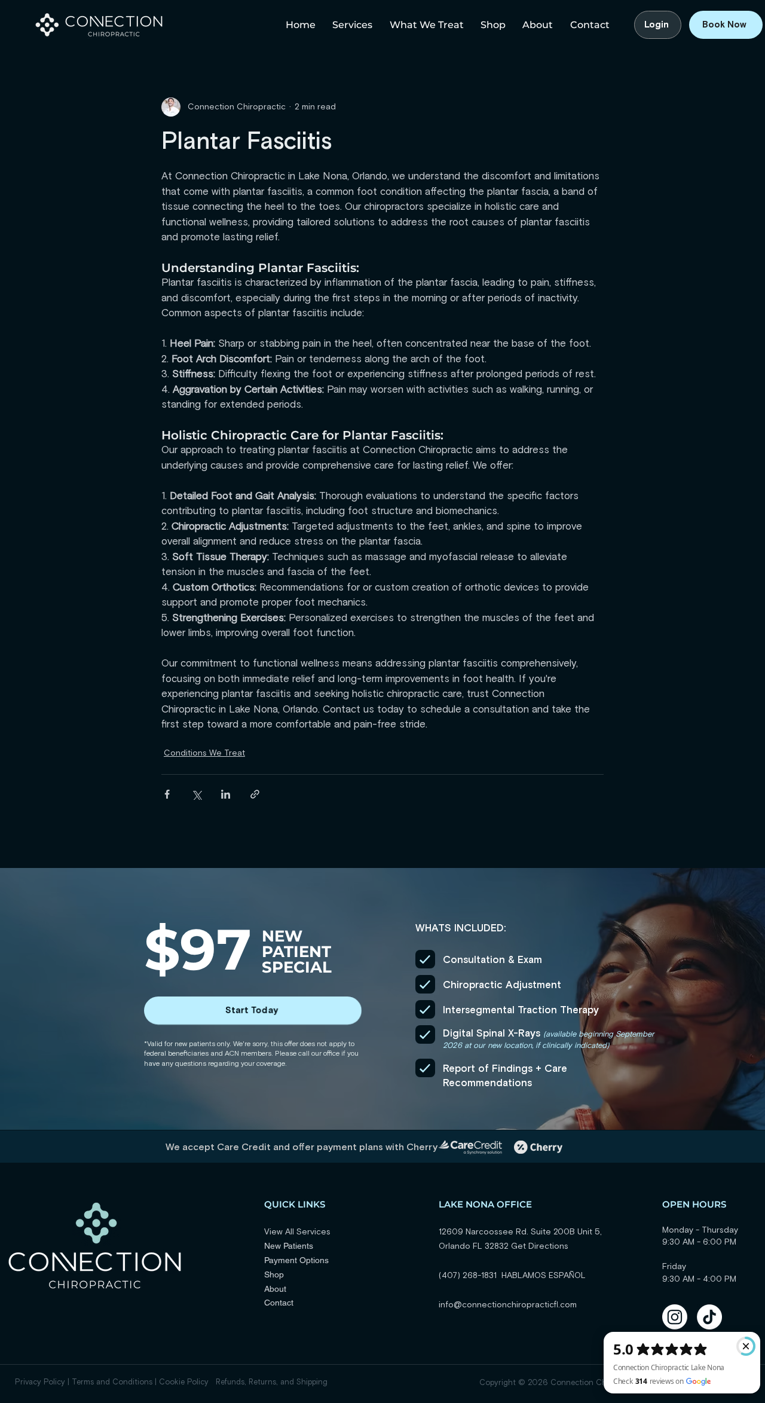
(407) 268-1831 (470, 1275)
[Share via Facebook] (167, 794)
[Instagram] (674, 1316)
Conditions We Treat (204, 753)
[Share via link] (255, 794)
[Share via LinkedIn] (225, 794)
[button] (350, 24)
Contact (278, 1302)
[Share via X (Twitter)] (196, 794)
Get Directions (539, 1246)
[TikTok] (709, 1316)
